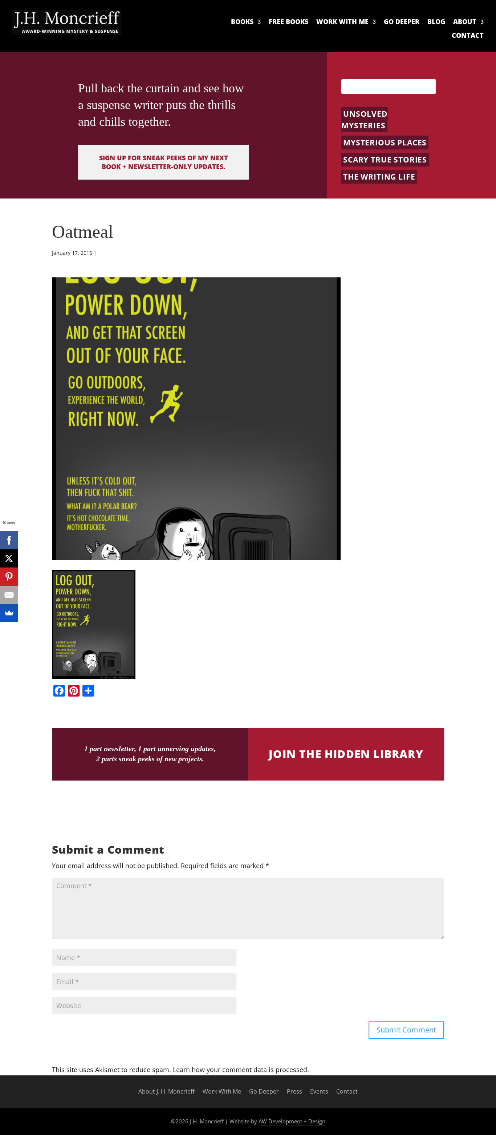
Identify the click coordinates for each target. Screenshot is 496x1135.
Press (294, 1091)
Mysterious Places (385, 142)
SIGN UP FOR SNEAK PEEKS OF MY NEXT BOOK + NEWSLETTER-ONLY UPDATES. (163, 162)
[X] (9, 558)
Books (242, 22)
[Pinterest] (9, 577)
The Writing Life (379, 177)
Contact (468, 36)
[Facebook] (9, 540)
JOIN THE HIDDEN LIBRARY (346, 753)
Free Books (288, 22)
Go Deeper (401, 22)
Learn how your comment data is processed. (241, 1069)
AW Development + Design (292, 1121)
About (464, 22)
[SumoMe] (9, 613)
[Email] (9, 595)
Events (319, 1091)
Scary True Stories (385, 160)
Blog (436, 22)
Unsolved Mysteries (364, 120)
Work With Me (342, 22)
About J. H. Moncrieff (166, 1091)
